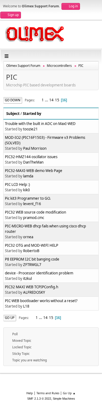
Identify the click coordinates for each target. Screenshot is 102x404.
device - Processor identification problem (39, 273)
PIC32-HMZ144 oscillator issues (31, 156)
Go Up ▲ (69, 393)
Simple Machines (64, 398)
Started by (32, 113)
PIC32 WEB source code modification (35, 212)
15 (57, 100)
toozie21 (30, 129)
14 (51, 100)
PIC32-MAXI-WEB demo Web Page (33, 170)
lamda (28, 176)
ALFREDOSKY (34, 292)
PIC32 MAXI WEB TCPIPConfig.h (31, 286)
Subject (13, 113)
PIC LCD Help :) (17, 184)
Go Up (9, 318)
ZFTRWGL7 (32, 264)
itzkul (27, 278)
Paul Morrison (35, 148)
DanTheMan (33, 162)
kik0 (26, 189)
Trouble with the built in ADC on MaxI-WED (40, 123)
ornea (28, 236)
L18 (26, 306)
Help (29, 393)
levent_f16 (32, 203)
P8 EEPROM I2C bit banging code (32, 259)
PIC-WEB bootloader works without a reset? (41, 300)
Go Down (12, 100)
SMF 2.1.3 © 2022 (39, 398)
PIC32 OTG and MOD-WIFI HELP (31, 245)
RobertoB (31, 250)
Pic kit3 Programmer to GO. (28, 198)
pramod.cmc (33, 217)
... (47, 100)
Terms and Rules (47, 393)
